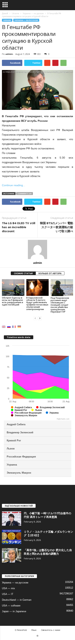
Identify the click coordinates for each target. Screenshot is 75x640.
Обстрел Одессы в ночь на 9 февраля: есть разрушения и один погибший (12, 301)
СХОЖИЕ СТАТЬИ (23, 273)
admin (9, 54)
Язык (34, 629)
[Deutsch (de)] (19, 326)
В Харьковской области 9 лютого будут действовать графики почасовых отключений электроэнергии (37, 303)
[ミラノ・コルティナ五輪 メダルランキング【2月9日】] (11, 537)
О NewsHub (21, 629)
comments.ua (25, 193)
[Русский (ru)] (9, 326)
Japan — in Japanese (14, 611)
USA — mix (8, 588)
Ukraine (7, 20)
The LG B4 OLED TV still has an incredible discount (18, 227)
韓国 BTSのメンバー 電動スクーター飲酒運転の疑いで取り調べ (56, 227)
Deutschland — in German (16, 599)
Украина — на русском (26, 20)
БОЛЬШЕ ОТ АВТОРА (50, 273)
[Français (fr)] (14, 326)
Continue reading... (13, 185)
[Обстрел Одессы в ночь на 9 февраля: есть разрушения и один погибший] (13, 287)
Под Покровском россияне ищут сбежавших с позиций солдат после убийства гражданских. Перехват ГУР (60, 304)
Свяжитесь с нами (50, 629)
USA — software (11, 605)
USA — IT (7, 594)
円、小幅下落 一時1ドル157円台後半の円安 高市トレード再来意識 (47, 515)
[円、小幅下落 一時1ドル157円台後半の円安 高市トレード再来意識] (11, 518)
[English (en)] (3, 326)
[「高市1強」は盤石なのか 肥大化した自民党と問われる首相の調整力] (11, 555)
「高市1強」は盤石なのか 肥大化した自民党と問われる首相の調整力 (48, 551)
